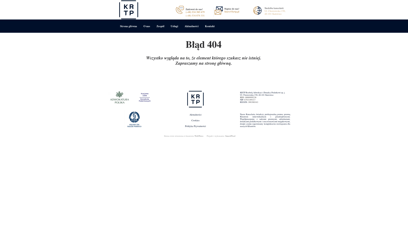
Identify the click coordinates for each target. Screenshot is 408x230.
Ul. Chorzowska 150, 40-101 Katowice (275, 12)
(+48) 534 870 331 (195, 15)
